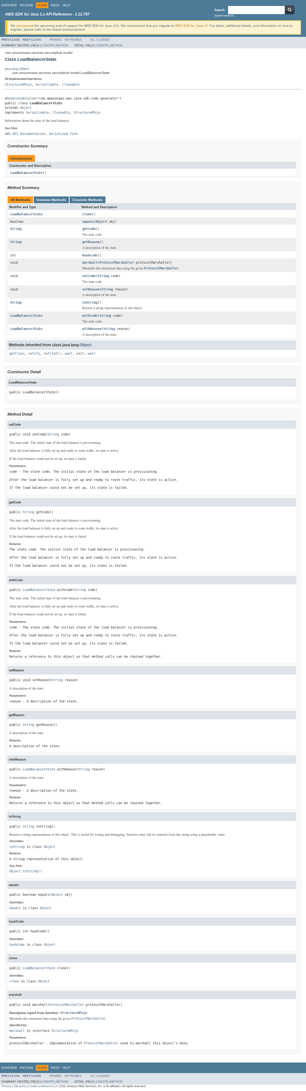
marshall (90, 262)
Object (26, 108)
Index (55, 5)
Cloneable (70, 84)
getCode (89, 229)
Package (26, 5)
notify (34, 353)
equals (88, 221)
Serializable (46, 84)
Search (219, 10)
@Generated (14, 98)
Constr (48, 45)
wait (68, 353)
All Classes (100, 39)
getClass (17, 353)
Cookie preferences (41, 1086)
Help (66, 5)
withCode (90, 315)
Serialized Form (63, 134)
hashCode (90, 255)
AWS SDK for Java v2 (191, 26)
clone (87, 214)
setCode (89, 276)
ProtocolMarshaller (116, 262)
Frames (56, 39)
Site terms (19, 1086)
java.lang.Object (17, 69)
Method (62, 45)
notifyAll (52, 353)
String (16, 229)
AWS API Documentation (25, 134)
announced (24, 26)
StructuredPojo (18, 84)
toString (90, 302)
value (30, 98)
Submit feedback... (225, 15)
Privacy (6, 1086)
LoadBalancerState (26, 173)
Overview (9, 5)
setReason (90, 289)
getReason (90, 242)
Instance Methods (51, 200)
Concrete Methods (87, 200)
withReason (91, 329)
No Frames (73, 39)
